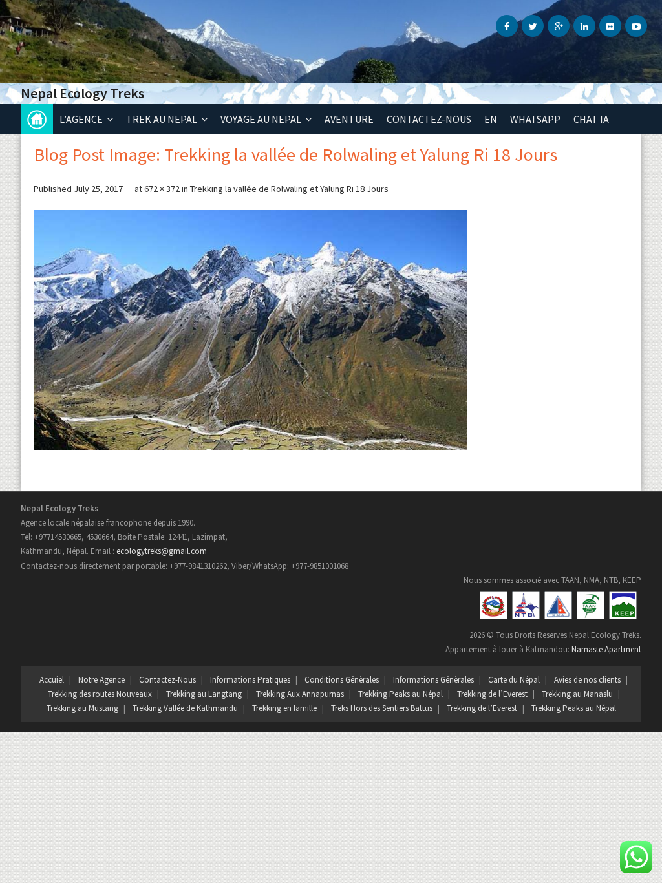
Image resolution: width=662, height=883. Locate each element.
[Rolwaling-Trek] (250, 330)
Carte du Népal (514, 679)
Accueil (36, 119)
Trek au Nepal (161, 118)
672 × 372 (162, 189)
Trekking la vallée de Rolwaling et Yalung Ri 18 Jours (289, 189)
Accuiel (51, 679)
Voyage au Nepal (260, 118)
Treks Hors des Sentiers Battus (381, 708)
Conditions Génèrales (341, 679)
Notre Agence (101, 679)
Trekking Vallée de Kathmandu (185, 708)
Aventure (349, 118)
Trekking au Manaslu (577, 693)
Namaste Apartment (606, 649)
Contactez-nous (429, 118)
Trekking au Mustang (82, 708)
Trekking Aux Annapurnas (300, 693)
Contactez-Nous (167, 679)
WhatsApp (535, 118)
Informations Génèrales (433, 679)
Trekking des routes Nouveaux (100, 693)
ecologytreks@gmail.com (161, 551)
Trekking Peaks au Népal (400, 693)
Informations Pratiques (250, 679)
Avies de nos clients (587, 679)
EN (490, 118)
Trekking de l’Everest (492, 693)
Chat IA (591, 118)
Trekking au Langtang (204, 693)
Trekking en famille (284, 708)
